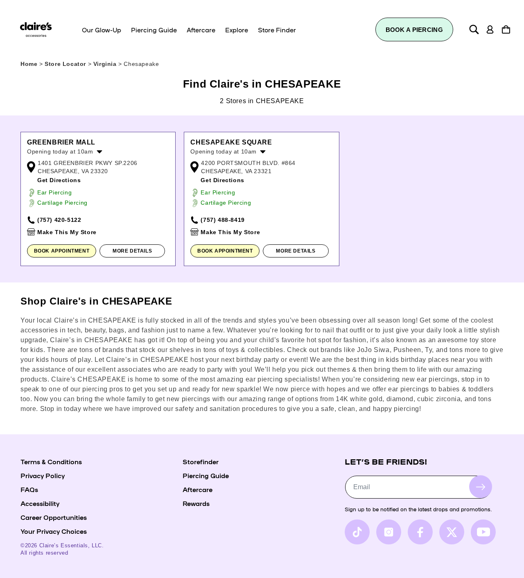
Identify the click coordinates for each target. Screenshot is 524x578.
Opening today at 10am (60, 151)
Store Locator (66, 64)
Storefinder (201, 461)
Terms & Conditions (51, 461)
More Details (132, 251)
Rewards (196, 503)
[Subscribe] (480, 486)
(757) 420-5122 (59, 220)
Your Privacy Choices (53, 530)
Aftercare (197, 489)
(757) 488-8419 (222, 220)
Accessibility (39, 503)
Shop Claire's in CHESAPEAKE (96, 301)
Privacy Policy (42, 475)
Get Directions (59, 180)
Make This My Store (67, 232)
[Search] (474, 29)
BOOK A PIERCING (414, 29)
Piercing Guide (206, 475)
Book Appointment (62, 251)
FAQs (29, 489)
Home (28, 64)
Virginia (105, 64)
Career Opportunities (53, 517)
